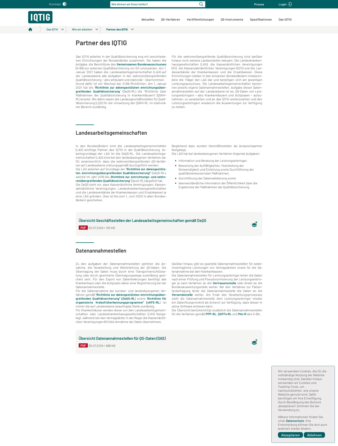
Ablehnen (314, 435)
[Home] (34, 29)
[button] (259, 4)
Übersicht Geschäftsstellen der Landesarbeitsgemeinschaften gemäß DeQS (142, 220)
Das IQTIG (285, 19)
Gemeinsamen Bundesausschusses (141, 64)
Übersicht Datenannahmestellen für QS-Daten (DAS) (122, 338)
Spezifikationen (261, 19)
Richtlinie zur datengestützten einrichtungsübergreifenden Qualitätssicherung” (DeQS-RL (121, 296)
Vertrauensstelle (225, 283)
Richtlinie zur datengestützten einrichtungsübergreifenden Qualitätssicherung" (121, 171)
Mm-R (242, 314)
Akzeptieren (290, 435)
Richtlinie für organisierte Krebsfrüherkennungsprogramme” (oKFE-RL (121, 300)
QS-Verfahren (170, 19)
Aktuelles (147, 19)
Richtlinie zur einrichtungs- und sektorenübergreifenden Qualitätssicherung (121, 179)
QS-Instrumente (232, 19)
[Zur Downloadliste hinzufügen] (254, 224)
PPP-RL (211, 314)
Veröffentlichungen (200, 19)
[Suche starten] (201, 4)
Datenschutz (295, 421)
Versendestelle (183, 295)
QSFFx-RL (224, 314)
